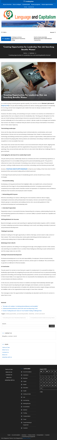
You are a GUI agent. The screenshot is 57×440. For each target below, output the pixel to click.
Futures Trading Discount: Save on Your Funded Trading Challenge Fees (22, 310)
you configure (17, 4)
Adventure (25, 375)
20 (49, 382)
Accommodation (27, 372)
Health (24, 391)
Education (25, 387)
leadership (31, 313)
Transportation (26, 416)
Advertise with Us (7, 357)
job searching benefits (22, 313)
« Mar (41, 392)
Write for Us (5, 350)
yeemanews (27, 4)
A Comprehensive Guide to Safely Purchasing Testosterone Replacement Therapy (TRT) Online (43, 317)
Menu (4, 32)
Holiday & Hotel (27, 394)
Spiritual (25, 410)
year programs (36, 4)
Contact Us (31, 7)
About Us (4, 354)
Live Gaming (26, 400)
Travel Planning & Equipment (27, 424)
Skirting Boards (26, 403)
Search (52, 32)
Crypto (24, 381)
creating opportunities (10, 313)
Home (25, 7)
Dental (24, 384)
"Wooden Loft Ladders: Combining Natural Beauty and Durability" (20, 306)
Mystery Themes (27, 438)
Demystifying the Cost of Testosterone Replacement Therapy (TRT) (15, 317)
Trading (25, 413)
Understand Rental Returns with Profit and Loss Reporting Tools (20, 308)
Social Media (26, 406)
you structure (8, 4)
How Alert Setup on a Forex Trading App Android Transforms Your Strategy (15, 38)
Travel (24, 419)
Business (6, 90)
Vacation (25, 428)
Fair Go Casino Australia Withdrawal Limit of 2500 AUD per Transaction (41, 38)
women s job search (40, 313)
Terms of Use (6, 347)
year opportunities (48, 4)
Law (24, 397)
